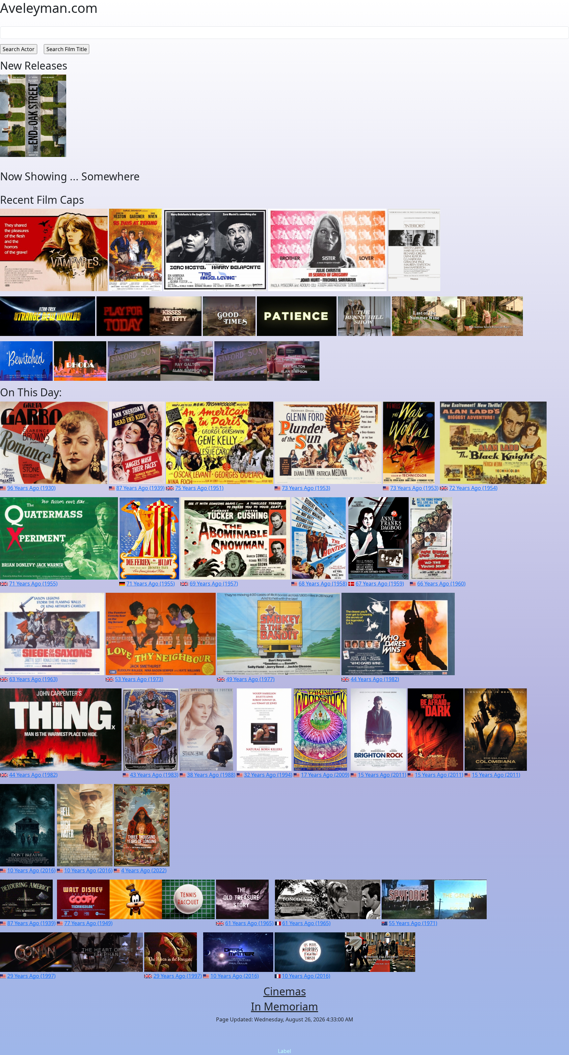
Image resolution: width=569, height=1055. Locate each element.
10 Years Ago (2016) (31, 870)
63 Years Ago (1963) (33, 679)
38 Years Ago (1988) (211, 774)
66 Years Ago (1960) (441, 583)
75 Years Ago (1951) (199, 488)
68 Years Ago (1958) (323, 583)
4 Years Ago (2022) (144, 870)
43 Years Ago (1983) (154, 774)
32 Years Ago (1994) (268, 774)
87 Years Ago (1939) (140, 488)
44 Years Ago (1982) (375, 679)
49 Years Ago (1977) (250, 679)
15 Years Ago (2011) (382, 774)
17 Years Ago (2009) (325, 774)
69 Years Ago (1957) (214, 583)
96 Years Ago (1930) (31, 488)
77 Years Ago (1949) (88, 923)
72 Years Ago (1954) (473, 488)
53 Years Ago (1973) (139, 679)
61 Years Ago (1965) (249, 923)
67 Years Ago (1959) (380, 583)
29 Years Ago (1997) (31, 976)
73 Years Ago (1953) (306, 488)
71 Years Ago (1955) (33, 583)
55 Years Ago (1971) (413, 923)
